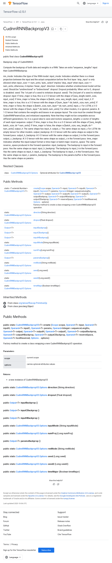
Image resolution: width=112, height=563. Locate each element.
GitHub (6, 526)
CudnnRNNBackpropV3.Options (24, 173)
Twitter (6, 530)
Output (7, 228)
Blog (5, 517)
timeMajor (37, 286)
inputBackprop (39, 228)
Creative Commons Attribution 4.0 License (77, 493)
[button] (25, 303)
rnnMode (37, 263)
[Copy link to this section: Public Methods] (25, 182)
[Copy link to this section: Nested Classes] (26, 166)
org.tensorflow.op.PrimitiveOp (33, 303)
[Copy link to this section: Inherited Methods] (29, 297)
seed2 (36, 278)
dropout (36, 220)
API (17, 22)
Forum (6, 521)
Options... (37, 202)
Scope (42, 188)
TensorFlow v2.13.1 (14, 12)
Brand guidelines (65, 530)
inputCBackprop (40, 233)
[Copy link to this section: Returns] (13, 374)
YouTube (7, 534)
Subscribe (46, 550)
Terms (6, 544)
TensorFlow (7, 22)
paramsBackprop (40, 258)
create (36, 188)
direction (37, 212)
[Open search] (78, 3)
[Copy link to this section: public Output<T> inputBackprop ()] (41, 402)
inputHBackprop (40, 237)
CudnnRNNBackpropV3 (70, 173)
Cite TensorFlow (64, 534)
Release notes (64, 521)
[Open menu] (4, 3)
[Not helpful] (107, 22)
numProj (37, 250)
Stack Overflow (64, 526)
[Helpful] (103, 22)
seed (35, 270)
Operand (55, 188)
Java (42, 22)
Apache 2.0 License (36, 496)
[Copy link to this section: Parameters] (17, 351)
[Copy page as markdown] (61, 29)
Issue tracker (63, 517)
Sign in (106, 3)
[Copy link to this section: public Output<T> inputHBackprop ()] (42, 418)
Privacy (14, 544)
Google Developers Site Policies (72, 496)
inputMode (38, 242)
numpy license (69, 498)
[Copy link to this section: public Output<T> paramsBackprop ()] (44, 441)
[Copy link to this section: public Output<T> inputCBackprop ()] (42, 410)
